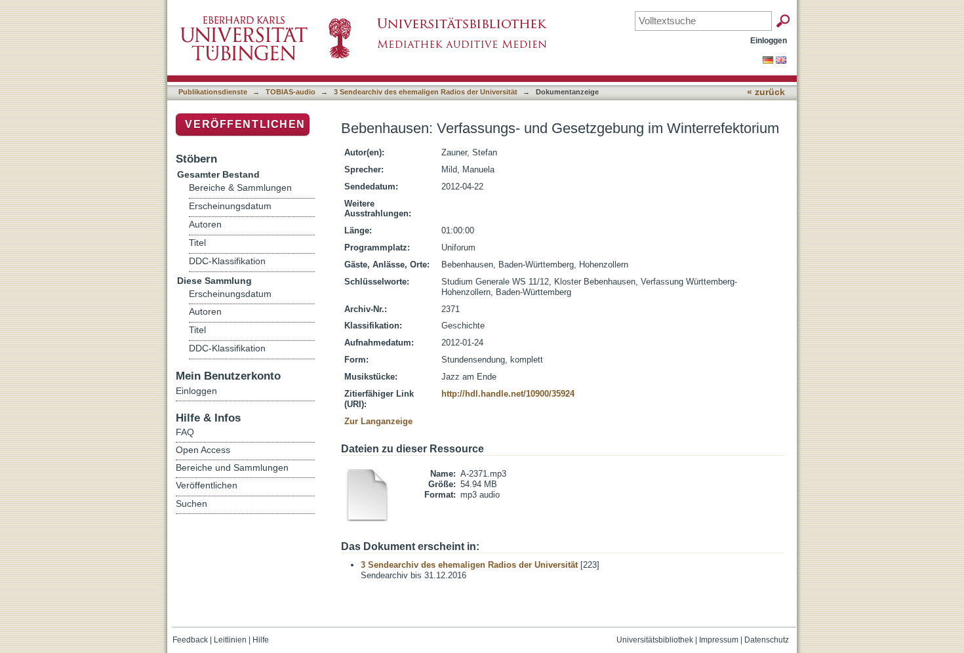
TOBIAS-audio (290, 92)
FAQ (185, 432)
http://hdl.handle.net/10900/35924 (507, 394)
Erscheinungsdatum (230, 206)
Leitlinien (230, 639)
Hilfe (260, 639)
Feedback (190, 639)
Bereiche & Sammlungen (240, 188)
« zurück (766, 92)
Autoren (205, 224)
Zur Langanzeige (378, 421)
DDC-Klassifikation (227, 261)
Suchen (191, 503)
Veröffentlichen (245, 124)
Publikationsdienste (212, 92)
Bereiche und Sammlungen (232, 467)
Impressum (718, 639)
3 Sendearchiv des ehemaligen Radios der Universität (425, 92)
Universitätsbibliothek (654, 639)
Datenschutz (766, 639)
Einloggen (768, 40)
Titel (197, 243)
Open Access (203, 450)
